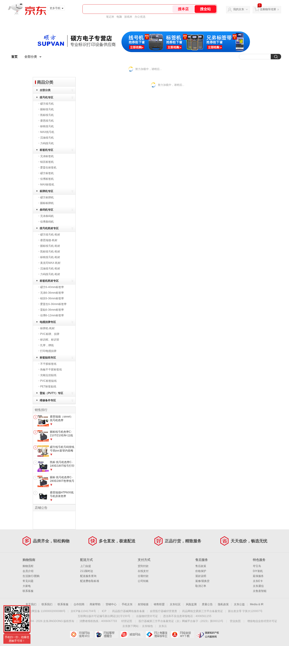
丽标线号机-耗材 (50, 245)
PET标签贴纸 (48, 386)
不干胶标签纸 (48, 363)
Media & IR (256, 604)
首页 (14, 56)
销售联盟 (159, 604)
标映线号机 (47, 126)
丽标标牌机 (47, 203)
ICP (104, 611)
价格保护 (200, 571)
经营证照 (126, 621)
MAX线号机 (47, 132)
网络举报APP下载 (182, 634)
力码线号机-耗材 (50, 274)
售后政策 (200, 566)
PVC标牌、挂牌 (49, 334)
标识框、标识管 (49, 339)
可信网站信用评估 (81, 634)
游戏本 (128, 16)
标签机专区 (46, 149)
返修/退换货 (202, 581)
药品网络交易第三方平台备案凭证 (202, 611)
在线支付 (143, 571)
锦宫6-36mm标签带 (52, 298)
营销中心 (111, 604)
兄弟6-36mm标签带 (52, 292)
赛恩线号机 (47, 120)
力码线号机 (47, 143)
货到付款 (143, 566)
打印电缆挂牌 (48, 351)
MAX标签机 (47, 184)
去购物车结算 (268, 9)
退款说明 (200, 576)
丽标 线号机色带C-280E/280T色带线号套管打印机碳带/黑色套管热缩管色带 (62, 483)
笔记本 (110, 16)
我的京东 (238, 9)
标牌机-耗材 (47, 328)
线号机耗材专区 (49, 228)
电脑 (119, 16)
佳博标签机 (47, 178)
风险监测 (191, 604)
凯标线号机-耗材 (50, 251)
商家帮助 (95, 604)
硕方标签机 (47, 173)
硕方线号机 (47, 103)
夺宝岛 (257, 566)
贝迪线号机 (47, 137)
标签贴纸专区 (48, 357)
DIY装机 (258, 571)
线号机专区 (46, 97)
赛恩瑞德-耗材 (48, 240)
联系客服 (28, 591)
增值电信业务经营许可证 (262, 621)
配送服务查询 (88, 576)
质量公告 (207, 604)
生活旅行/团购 (31, 576)
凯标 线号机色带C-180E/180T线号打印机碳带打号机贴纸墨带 (62, 467)
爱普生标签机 (48, 167)
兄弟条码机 (47, 216)
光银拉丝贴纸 (48, 375)
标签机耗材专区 (49, 280)
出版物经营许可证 (147, 616)
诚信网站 (132, 634)
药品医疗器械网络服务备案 (128, 611)
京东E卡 (258, 581)
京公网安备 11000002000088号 (45, 611)
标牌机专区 (46, 191)
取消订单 (200, 586)
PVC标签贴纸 (48, 380)
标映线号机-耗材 (50, 257)
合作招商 (79, 604)
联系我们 (47, 604)
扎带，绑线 (47, 345)
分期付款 (143, 576)
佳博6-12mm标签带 (52, 315)
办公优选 (140, 16)
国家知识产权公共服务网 (207, 634)
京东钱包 (147, 626)
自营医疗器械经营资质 (163, 611)
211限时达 (86, 571)
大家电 (27, 586)
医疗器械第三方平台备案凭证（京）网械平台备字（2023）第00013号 (181, 621)
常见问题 (28, 581)
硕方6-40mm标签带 (52, 287)
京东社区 (175, 604)
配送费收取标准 (89, 581)
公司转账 (143, 581)
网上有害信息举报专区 (157, 634)
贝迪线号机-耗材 (50, 268)
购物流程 (28, 566)
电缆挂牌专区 (48, 322)
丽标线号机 (47, 109)
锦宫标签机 (47, 161)
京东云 (163, 626)
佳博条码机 (47, 221)
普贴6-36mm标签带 (52, 309)
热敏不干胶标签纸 (51, 369)
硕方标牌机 (47, 197)
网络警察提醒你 (106, 634)
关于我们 (31, 604)
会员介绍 (28, 571)
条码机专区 (46, 209)
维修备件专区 (48, 400)
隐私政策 (223, 604)
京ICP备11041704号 (83, 611)
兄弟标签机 (47, 156)
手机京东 (127, 604)
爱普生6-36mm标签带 (53, 304)
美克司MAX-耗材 (50, 262)
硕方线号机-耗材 (50, 234)
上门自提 (85, 566)
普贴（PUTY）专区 (51, 393)
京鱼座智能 (259, 591)
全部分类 (30, 56)
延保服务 (258, 576)
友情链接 (143, 604)
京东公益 (239, 604)
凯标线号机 (47, 115)
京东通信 (258, 586)
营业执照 (235, 621)
